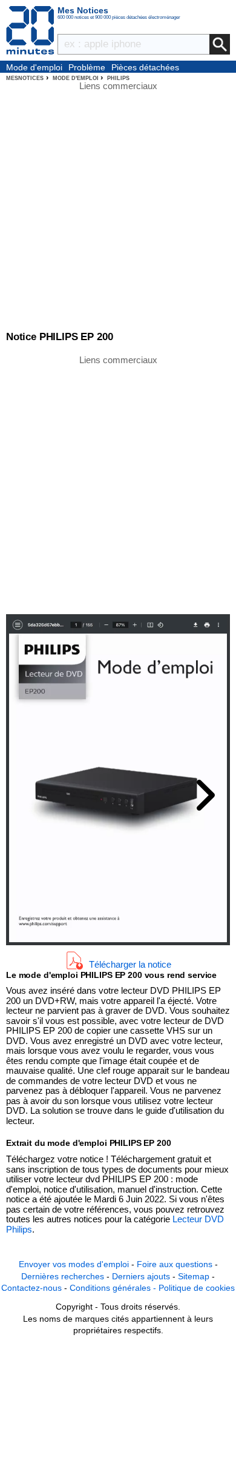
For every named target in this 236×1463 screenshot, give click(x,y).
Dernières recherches (62, 1276)
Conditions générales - (114, 1288)
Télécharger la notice (130, 964)
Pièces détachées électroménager (145, 67)
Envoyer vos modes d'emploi (74, 1264)
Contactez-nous (31, 1288)
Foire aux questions (174, 1264)
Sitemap (193, 1276)
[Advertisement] (118, 484)
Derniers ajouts (141, 1276)
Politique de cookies (197, 1288)
